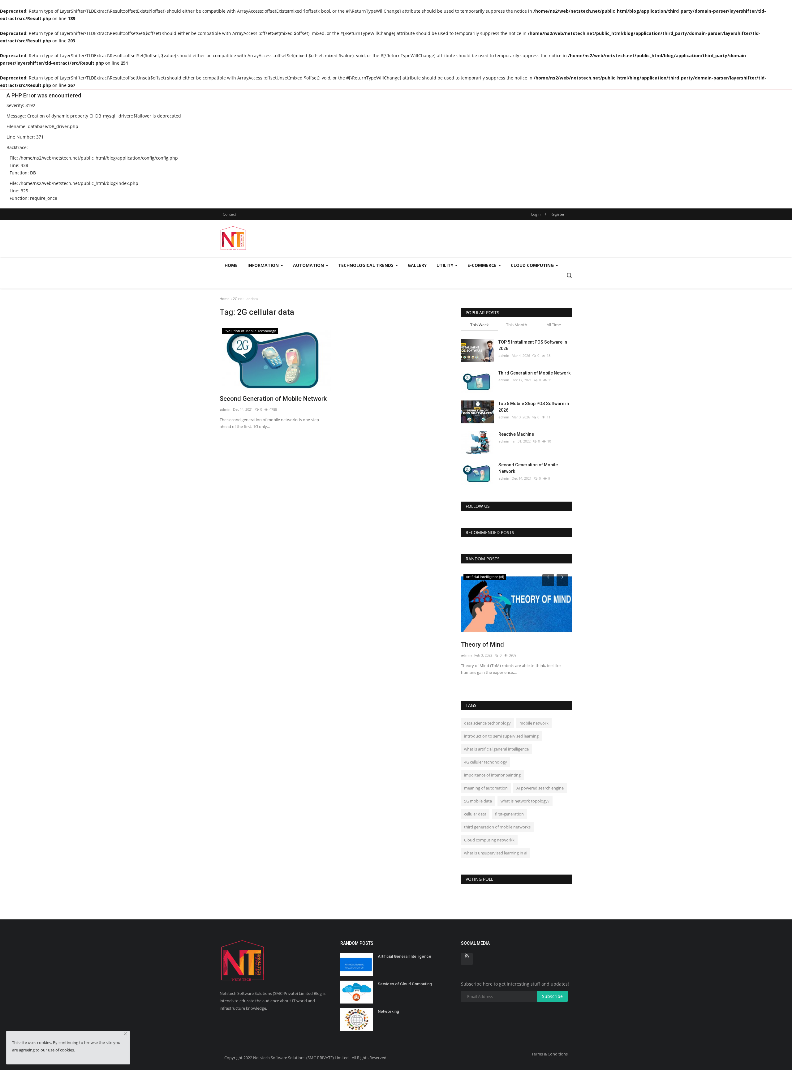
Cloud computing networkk (489, 840)
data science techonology (487, 723)
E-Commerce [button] (482, 265)
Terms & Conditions (550, 1054)
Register (557, 214)
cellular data (475, 814)
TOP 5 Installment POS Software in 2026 (532, 345)
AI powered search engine (540, 788)
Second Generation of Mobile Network (273, 398)
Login (535, 214)
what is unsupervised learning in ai (495, 853)
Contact (229, 214)
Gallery (417, 265)
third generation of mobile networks (497, 827)
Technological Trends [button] (366, 265)
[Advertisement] (459, 239)
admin (225, 409)
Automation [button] (309, 265)
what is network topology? (525, 801)
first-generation (509, 814)
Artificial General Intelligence (404, 956)
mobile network (534, 723)
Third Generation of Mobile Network (534, 372)
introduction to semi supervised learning (501, 736)
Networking (388, 1011)
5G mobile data (478, 801)
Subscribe (552, 996)
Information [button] (264, 265)
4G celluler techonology (485, 762)
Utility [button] (445, 265)
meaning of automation (486, 788)
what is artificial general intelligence (496, 749)
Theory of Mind (482, 644)
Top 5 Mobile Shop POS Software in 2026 (533, 407)
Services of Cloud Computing (405, 984)
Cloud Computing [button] (533, 265)
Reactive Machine (516, 434)
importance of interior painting (492, 775)
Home (231, 265)
